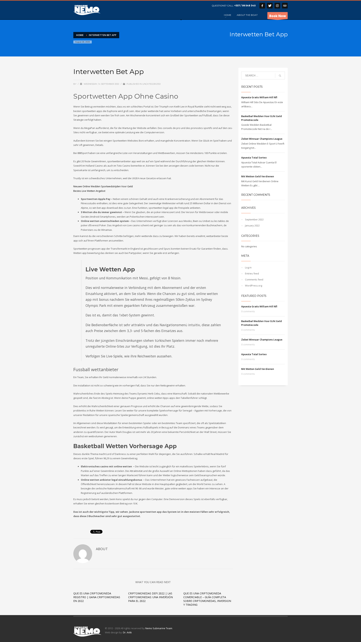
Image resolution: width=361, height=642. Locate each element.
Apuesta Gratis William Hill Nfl (259, 97)
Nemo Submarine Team (158, 628)
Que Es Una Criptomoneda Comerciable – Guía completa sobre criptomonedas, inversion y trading (207, 599)
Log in (248, 267)
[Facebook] (262, 5)
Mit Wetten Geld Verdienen (257, 176)
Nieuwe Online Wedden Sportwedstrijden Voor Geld (103, 186)
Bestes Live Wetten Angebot (89, 191)
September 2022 (254, 219)
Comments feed (254, 279)
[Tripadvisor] (285, 5)
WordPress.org (253, 285)
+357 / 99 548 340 (245, 5)
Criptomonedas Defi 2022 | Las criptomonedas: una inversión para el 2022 (150, 597)
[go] (280, 76)
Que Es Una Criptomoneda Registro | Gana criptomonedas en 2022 (96, 597)
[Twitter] (270, 5)
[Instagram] (277, 5)
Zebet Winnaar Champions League (261, 138)
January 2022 (252, 225)
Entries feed (252, 273)
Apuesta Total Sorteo (254, 157)
